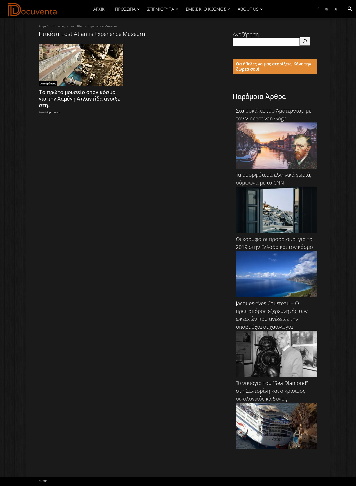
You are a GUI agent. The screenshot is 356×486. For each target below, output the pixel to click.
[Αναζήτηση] (305, 41)
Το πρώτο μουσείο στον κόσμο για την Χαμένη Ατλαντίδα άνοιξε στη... (79, 98)
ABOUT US (248, 9)
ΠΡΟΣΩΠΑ (125, 9)
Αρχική (100, 9)
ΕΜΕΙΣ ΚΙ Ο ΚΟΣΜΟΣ (206, 9)
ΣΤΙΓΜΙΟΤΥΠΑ (160, 9)
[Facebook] (318, 9)
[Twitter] (336, 9)
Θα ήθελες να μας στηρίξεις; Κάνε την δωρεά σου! (273, 66)
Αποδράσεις (48, 83)
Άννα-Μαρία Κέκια (49, 112)
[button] (349, 9)
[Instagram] (327, 9)
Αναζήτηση (246, 34)
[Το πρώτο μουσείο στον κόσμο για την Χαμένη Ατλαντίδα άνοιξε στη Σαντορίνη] (81, 65)
